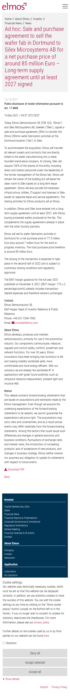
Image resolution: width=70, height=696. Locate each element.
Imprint (44, 687)
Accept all (35, 672)
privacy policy (41, 622)
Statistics (11, 643)
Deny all (35, 653)
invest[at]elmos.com (26, 323)
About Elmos (22, 19)
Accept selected (35, 662)
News (28, 23)
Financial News (13, 23)
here (46, 635)
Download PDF (16, 469)
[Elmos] (14, 6)
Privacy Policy (59, 687)
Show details (12, 679)
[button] (65, 6)
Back (7, 477)
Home (8, 19)
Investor (37, 19)
